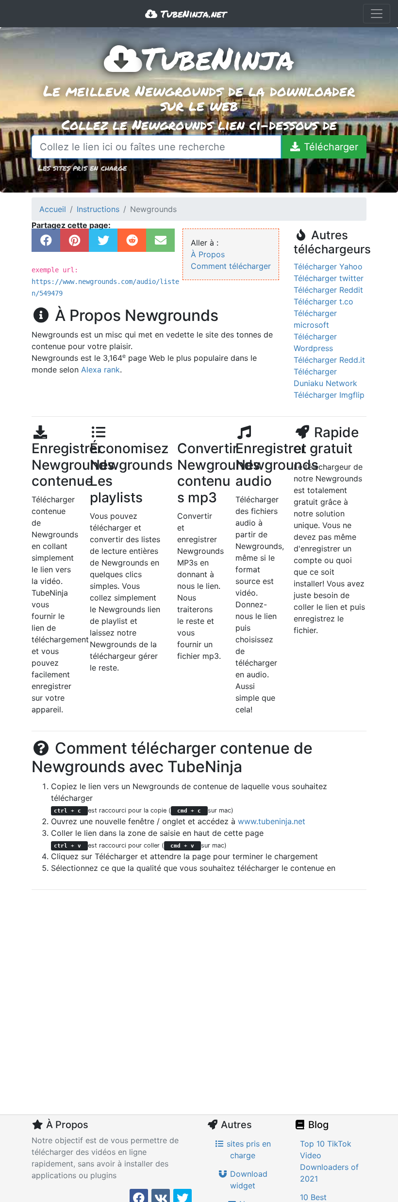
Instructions (98, 209)
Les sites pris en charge (82, 167)
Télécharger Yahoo (328, 266)
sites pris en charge (247, 1149)
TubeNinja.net (191, 13)
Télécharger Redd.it (329, 360)
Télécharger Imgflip (329, 395)
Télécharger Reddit (328, 290)
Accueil (52, 209)
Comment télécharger (231, 266)
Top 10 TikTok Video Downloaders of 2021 (329, 1161)
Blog (317, 1125)
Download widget (247, 1179)
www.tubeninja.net (271, 821)
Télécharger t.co (323, 301)
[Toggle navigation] (376, 13)
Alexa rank (100, 369)
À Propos (208, 254)
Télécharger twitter (329, 278)
